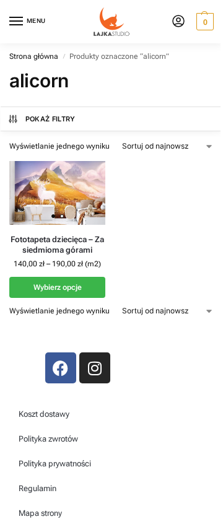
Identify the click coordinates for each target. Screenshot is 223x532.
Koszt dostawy (44, 414)
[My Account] (178, 22)
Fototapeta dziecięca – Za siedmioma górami (57, 245)
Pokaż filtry (50, 119)
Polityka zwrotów (48, 438)
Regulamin (37, 488)
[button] (203, 21)
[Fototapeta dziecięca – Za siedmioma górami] (57, 193)
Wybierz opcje (57, 287)
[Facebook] (60, 367)
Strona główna (33, 56)
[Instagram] (94, 367)
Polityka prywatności (55, 463)
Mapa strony (40, 513)
